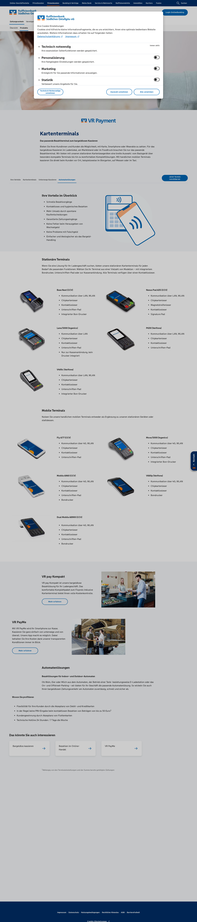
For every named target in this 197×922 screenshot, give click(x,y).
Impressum (71, 36)
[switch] (157, 57)
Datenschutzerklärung (48, 36)
